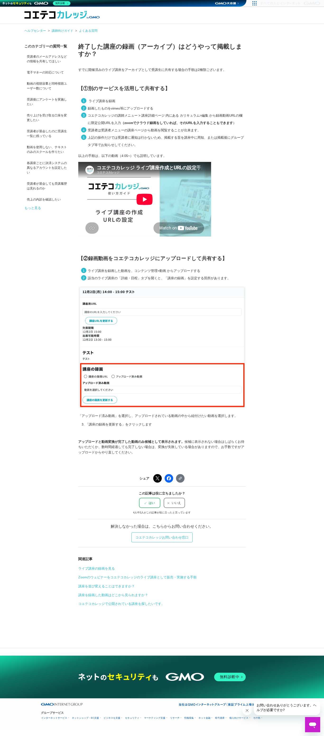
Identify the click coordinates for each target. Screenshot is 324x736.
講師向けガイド (62, 30)
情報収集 (189, 718)
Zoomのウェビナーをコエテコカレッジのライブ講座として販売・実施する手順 (137, 577)
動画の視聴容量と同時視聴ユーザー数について (47, 86)
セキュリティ (132, 718)
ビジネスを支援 (112, 718)
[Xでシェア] (157, 478)
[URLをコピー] (180, 478)
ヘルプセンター (35, 30)
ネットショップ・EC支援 (85, 718)
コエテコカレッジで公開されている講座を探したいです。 (121, 604)
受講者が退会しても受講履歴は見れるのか (47, 186)
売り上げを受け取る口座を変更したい (47, 118)
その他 (256, 718)
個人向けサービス (238, 718)
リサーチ (175, 718)
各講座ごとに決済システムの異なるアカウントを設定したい (47, 167)
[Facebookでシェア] (169, 478)
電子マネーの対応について (45, 72)
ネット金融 (204, 718)
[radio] (149, 503)
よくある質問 (88, 30)
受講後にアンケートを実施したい (47, 102)
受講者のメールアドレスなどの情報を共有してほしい (47, 59)
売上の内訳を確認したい (44, 199)
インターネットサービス (54, 718)
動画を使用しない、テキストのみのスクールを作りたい (47, 150)
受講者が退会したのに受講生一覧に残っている (47, 134)
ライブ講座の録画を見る (96, 568)
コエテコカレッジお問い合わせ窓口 (162, 537)
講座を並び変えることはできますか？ (106, 586)
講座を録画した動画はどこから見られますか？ (113, 595)
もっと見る (32, 208)
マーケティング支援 (154, 718)
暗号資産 (220, 718)
